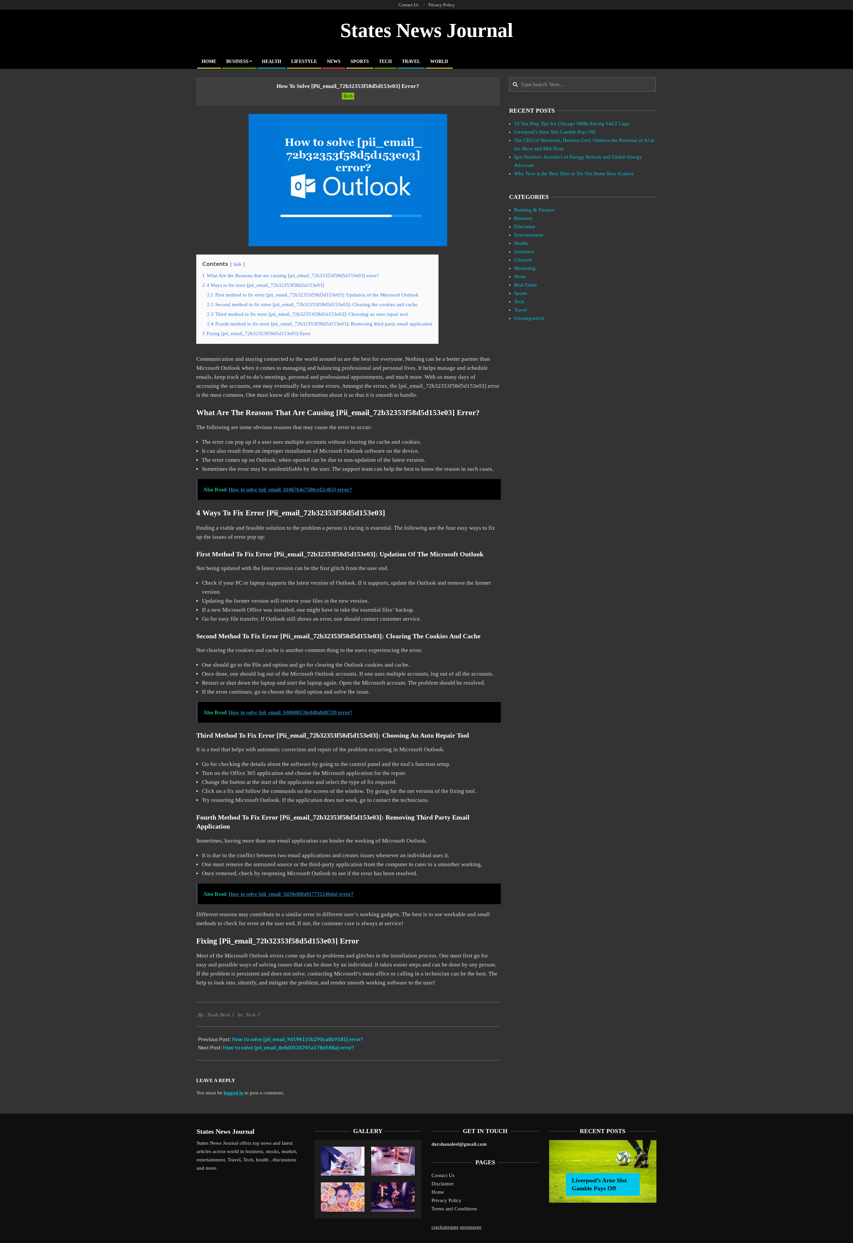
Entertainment (528, 235)
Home (437, 1192)
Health (521, 243)
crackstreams (444, 1227)
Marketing (524, 268)
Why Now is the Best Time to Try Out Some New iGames (573, 173)
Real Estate (525, 285)
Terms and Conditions (454, 1208)
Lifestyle (523, 260)
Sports (520, 293)
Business (523, 218)
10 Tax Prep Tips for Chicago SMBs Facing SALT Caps (571, 123)
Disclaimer (442, 1183)
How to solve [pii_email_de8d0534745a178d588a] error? (288, 1047)
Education (524, 226)
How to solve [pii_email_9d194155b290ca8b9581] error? (297, 1039)
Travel (520, 309)
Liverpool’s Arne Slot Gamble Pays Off (554, 132)
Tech (348, 96)
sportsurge (470, 1227)
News (520, 276)
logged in (233, 1092)
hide (238, 264)
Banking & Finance (534, 210)
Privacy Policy (446, 1200)
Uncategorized (529, 318)
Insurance (524, 251)
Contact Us (442, 1175)
